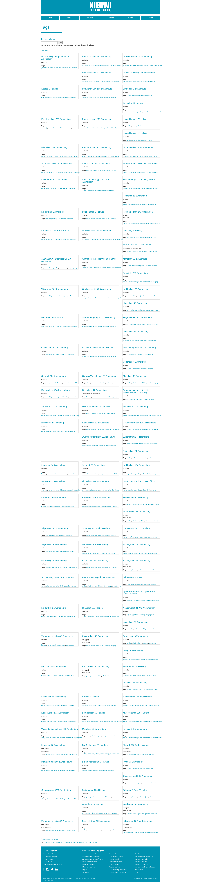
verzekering (103, 722)
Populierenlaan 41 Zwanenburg (96, 73)
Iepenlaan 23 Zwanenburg (135, 682)
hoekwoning (155, 188)
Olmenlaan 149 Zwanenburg (95, 544)
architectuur (112, 553)
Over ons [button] (131, 18)
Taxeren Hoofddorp (141, 864)
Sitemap (92, 878)
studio (113, 413)
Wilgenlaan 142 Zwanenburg (54, 528)
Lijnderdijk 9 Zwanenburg (134, 89)
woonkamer (75, 842)
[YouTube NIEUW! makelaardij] (47, 870)
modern (94, 842)
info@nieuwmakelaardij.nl (53, 864)
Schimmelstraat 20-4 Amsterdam (56, 163)
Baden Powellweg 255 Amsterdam (139, 73)
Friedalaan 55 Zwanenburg (135, 497)
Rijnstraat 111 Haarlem (92, 608)
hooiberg (139, 689)
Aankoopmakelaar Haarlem (91, 856)
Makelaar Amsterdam (89, 862)
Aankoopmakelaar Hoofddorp (92, 859)
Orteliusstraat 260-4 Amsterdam (97, 230)
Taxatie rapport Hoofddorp (144, 856)
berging (153, 81)
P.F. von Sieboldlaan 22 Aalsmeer (97, 347)
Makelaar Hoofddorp (89, 867)
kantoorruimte (143, 553)
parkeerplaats (73, 156)
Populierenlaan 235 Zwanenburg (97, 119)
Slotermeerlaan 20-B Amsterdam (138, 147)
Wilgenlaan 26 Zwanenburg (54, 544)
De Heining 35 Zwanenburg (54, 560)
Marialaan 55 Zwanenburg (135, 259)
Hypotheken (139, 870)
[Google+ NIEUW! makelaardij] (56, 870)
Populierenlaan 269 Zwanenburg (56, 119)
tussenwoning (136, 266)
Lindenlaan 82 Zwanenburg (135, 331)
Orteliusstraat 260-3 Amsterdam (97, 289)
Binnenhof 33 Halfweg (133, 103)
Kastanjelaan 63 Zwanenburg (95, 423)
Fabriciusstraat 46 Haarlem (53, 666)
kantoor (125, 188)
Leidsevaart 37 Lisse (132, 577)
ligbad (136, 156)
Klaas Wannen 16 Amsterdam (55, 713)
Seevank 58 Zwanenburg (93, 465)
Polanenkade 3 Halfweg (93, 212)
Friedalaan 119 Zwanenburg (54, 147)
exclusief (131, 832)
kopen (138, 369)
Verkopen (85, 872)
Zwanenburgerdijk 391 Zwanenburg (98, 437)
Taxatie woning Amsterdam (118, 870)
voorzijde (88, 842)
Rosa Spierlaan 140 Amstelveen (138, 212)
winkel (66, 68)
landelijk (113, 219)
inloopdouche (107, 65)
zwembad (144, 369)
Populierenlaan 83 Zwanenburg (96, 56)
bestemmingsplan (88, 506)
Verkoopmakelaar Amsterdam (145, 867)
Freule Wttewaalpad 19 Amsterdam (98, 577)
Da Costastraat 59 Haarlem (95, 745)
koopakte (130, 629)
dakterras (120, 239)
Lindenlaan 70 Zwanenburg (135, 622)
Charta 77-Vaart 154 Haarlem (96, 163)
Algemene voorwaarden (151, 878)
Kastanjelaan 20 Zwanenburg (95, 666)
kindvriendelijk (98, 65)
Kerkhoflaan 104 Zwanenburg (136, 465)
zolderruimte (133, 188)
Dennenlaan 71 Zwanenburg (136, 451)
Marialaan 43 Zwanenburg (135, 376)
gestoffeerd (45, 68)
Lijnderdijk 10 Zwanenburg (53, 497)
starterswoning (114, 298)
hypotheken (135, 615)
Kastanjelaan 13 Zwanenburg (136, 544)
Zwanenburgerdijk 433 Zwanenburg (57, 636)
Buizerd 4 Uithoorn (90, 697)
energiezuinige (139, 832)
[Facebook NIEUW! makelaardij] (44, 870)
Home (50, 18)
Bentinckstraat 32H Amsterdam (96, 821)
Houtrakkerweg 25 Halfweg (135, 119)
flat (157, 324)
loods (68, 219)
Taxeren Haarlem (141, 862)
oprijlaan (145, 797)
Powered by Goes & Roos (50, 878)
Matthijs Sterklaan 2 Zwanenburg (56, 762)
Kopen (84, 870)
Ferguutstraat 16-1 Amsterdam (137, 317)
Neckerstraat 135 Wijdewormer (137, 697)
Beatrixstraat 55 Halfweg (93, 713)
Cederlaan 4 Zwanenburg (134, 362)
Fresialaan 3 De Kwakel (52, 317)
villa (67, 97)
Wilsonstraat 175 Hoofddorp (136, 437)
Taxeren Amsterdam (142, 859)
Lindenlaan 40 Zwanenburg (135, 303)
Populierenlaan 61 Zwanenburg (96, 147)
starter (141, 96)
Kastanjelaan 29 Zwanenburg (136, 560)
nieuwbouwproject (93, 490)
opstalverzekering (88, 722)
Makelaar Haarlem (88, 864)
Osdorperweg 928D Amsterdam (137, 776)
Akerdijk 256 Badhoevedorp (136, 745)
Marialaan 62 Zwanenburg (94, 729)
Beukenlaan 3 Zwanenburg (135, 636)
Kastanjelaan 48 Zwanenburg (95, 636)
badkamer (73, 97)
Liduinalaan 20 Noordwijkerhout (137, 821)
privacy (61, 68)
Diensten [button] (111, 18)
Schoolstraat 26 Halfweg (134, 666)
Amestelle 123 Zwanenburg (54, 406)
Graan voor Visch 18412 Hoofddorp (139, 423)
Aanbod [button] (69, 18)
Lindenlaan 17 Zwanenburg (94, 390)
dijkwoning (135, 96)
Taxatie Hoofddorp (115, 867)
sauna (108, 326)
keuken (149, 96)
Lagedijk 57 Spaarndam (93, 804)
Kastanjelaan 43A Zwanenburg (55, 390)
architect (149, 204)
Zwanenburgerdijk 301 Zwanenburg (139, 347)
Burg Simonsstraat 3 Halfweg (95, 762)
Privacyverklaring (48, 880)
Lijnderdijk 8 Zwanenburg (52, 212)
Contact (150, 18)
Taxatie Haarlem (114, 864)
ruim (46, 842)
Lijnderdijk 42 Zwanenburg (53, 608)
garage (148, 188)
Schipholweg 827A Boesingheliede (139, 179)
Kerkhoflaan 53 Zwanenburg (136, 289)
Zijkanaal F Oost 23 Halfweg (136, 790)
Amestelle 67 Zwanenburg (53, 481)
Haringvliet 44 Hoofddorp (52, 423)
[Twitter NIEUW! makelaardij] (52, 870)
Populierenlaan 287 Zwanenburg (97, 89)
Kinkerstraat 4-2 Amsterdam (54, 179)
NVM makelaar (138, 878)
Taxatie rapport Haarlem (143, 854)
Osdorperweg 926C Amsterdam (56, 790)
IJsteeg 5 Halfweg (49, 89)
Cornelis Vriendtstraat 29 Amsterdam (99, 376)
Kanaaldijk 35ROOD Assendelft (96, 497)
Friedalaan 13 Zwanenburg (135, 804)
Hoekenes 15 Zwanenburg (135, 196)
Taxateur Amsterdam (116, 854)
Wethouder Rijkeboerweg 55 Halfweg (99, 259)
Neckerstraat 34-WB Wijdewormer (139, 608)
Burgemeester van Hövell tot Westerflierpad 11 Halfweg (136, 391)
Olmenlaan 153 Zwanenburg (54, 347)
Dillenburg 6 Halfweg (132, 230)
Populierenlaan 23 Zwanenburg (137, 56)
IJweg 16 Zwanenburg (133, 650)
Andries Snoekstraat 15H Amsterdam (140, 163)
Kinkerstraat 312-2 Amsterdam (137, 244)
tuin (83, 842)
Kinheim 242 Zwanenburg (135, 729)
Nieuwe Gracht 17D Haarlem (136, 528)
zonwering (96, 81)
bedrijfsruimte (141, 296)
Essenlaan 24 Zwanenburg (135, 406)
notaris (129, 296)
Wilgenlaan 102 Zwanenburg (54, 289)
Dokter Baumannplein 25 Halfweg (97, 406)
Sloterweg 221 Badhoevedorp (96, 528)
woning (63, 842)
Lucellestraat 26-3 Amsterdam (55, 230)
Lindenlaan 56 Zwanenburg (53, 697)
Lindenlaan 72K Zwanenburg (95, 481)
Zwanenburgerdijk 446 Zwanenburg (57, 821)
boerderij (116, 429)
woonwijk (85, 65)
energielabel (138, 112)
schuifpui (131, 112)
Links (136, 872)
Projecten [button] (90, 18)
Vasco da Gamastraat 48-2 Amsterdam (59, 729)
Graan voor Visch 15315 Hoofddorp (139, 481)
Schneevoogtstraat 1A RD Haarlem (57, 577)
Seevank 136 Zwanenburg (53, 376)
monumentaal (101, 797)
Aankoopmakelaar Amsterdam (92, 854)
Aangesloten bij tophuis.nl (82, 878)
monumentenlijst (46, 97)
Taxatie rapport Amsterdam (118, 872)
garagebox (67, 830)
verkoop (98, 219)
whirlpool (108, 506)
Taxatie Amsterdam (115, 862)
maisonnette (73, 397)
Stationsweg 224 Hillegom (94, 790)
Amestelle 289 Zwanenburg (135, 273)
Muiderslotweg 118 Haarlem (136, 713)
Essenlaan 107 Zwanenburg (95, 560)
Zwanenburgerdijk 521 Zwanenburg (98, 317)
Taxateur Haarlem (115, 859)
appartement (73, 68)
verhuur (89, 830)
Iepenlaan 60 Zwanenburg (53, 465)
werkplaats (146, 310)
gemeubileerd (54, 68)
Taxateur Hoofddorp (116, 856)
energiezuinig (149, 832)
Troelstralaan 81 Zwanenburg (136, 511)
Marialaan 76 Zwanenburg (53, 745)
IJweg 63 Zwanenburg (133, 762)
